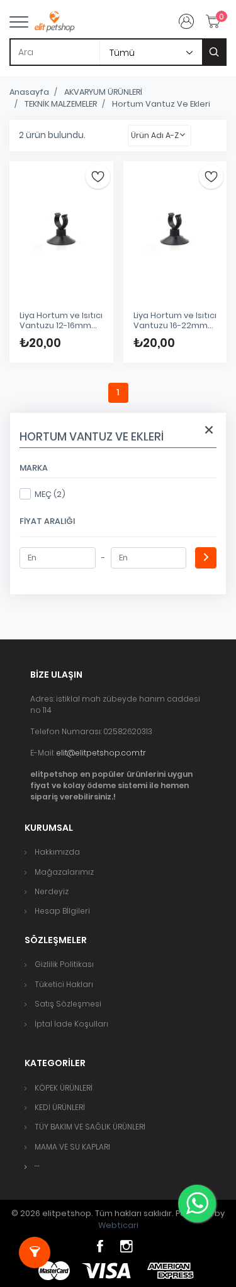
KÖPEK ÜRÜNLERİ (64, 1087)
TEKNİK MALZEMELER (61, 104)
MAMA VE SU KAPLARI (72, 1146)
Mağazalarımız (64, 872)
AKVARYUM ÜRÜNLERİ (103, 92)
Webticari (118, 1225)
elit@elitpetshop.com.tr (101, 752)
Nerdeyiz (52, 891)
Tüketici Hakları (64, 984)
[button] (37, 1166)
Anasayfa (29, 92)
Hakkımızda (57, 851)
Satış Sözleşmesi (68, 1003)
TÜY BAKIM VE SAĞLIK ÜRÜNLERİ (90, 1126)
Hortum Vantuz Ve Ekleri (161, 104)
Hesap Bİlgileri (62, 910)
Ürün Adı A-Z (155, 135)
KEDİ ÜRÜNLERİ (60, 1107)
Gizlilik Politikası (64, 964)
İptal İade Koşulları (71, 1023)
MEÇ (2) (50, 494)
